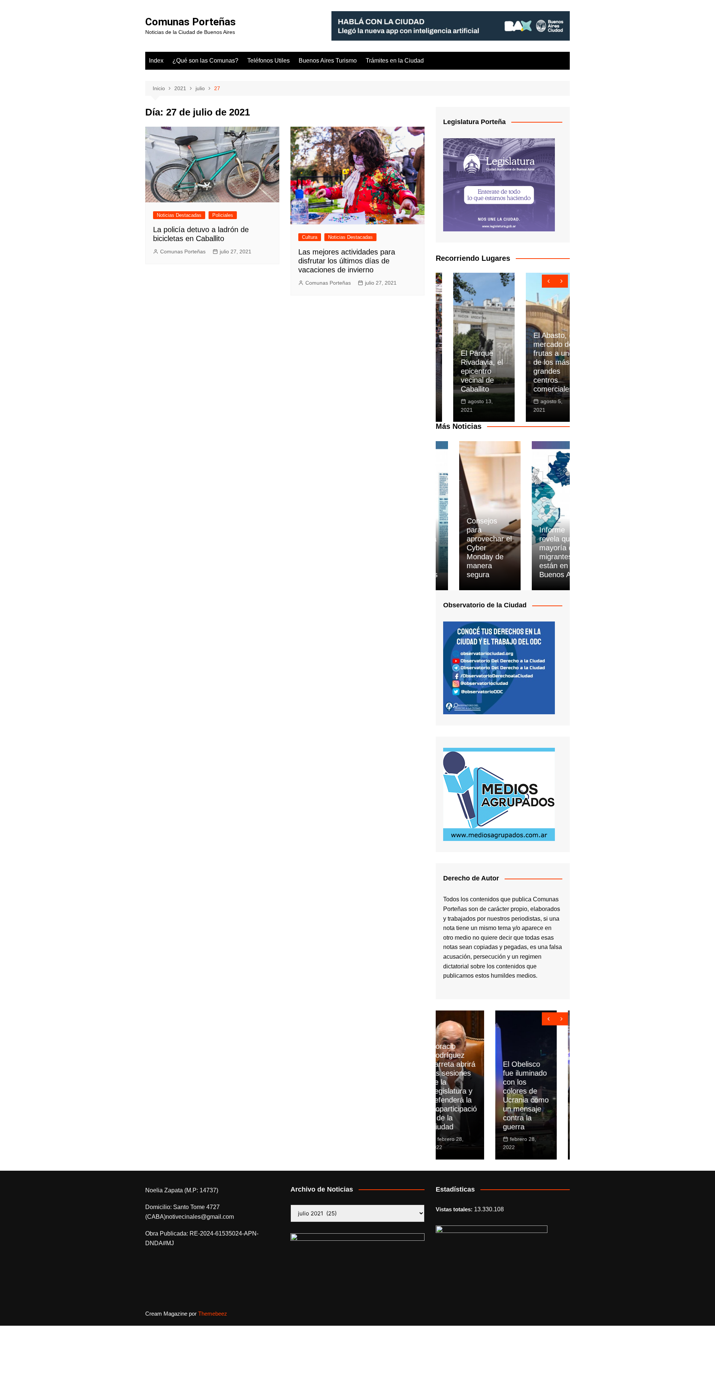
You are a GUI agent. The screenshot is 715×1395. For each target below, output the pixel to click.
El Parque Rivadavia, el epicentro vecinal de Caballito (464, 371)
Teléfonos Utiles (268, 60)
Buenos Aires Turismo (328, 60)
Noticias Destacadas (179, 215)
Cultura (309, 237)
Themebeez (212, 1313)
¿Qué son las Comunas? (205, 60)
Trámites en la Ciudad (395, 60)
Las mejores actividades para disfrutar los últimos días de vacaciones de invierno (346, 261)
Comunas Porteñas (190, 22)
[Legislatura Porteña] (499, 184)
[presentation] (548, 281)
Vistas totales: (455, 1209)
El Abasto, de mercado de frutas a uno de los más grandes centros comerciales (538, 362)
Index (156, 60)
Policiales (222, 215)
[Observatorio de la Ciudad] (499, 667)
